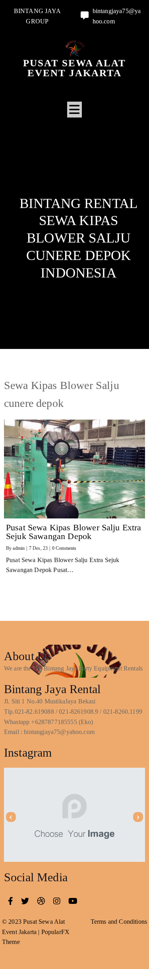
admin (19, 548)
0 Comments (64, 548)
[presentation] (11, 817)
